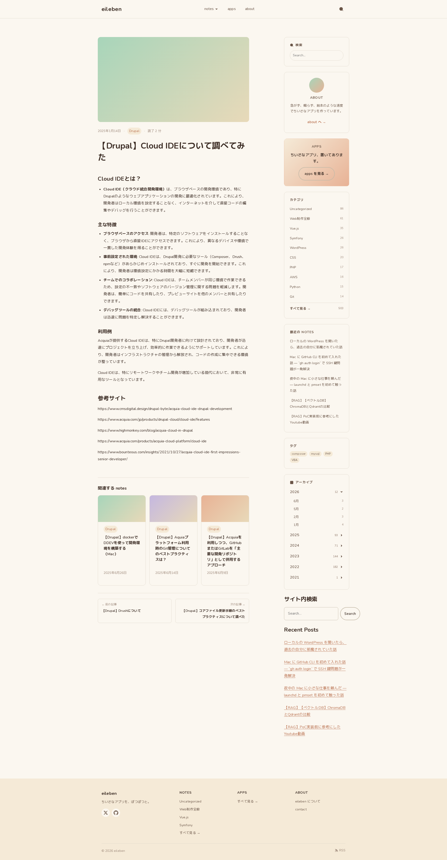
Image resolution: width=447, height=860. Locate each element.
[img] (122, 508)
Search (350, 613)
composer (298, 454)
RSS (342, 850)
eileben (112, 9)
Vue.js (184, 817)
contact (301, 809)
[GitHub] (116, 813)
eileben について (308, 801)
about (250, 8)
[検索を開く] (341, 9)
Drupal (134, 131)
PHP (328, 454)
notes (209, 8)
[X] (106, 813)
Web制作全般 (189, 809)
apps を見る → (317, 173)
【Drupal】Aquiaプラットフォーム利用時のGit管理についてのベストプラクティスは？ (172, 548)
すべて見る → (189, 833)
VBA (295, 460)
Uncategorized (190, 801)
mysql (315, 454)
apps (232, 8)
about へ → (316, 122)
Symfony (186, 825)
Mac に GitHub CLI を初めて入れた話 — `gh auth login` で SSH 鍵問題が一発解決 (315, 669)
